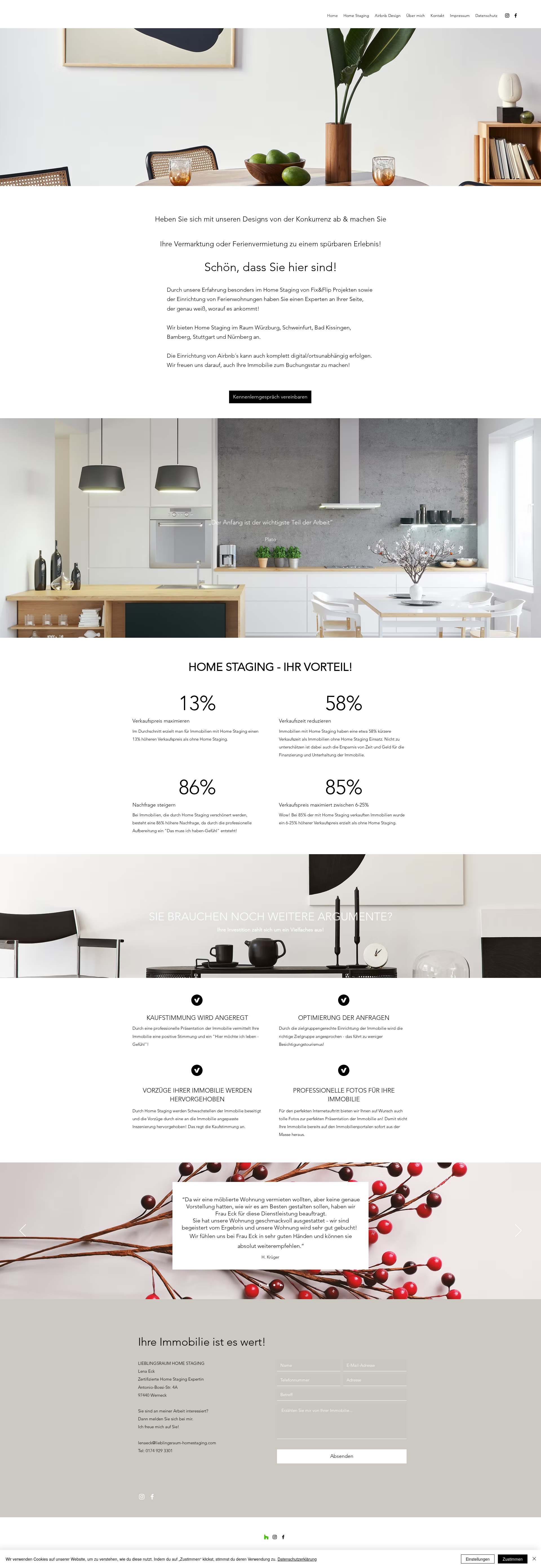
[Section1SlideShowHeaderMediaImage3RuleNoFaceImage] (274, 1285)
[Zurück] (22, 1231)
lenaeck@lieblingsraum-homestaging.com (177, 1442)
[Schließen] (534, 1558)
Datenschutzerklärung (297, 1559)
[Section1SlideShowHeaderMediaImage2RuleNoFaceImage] (267, 1285)
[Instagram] (507, 15)
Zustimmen (513, 1559)
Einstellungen (478, 1559)
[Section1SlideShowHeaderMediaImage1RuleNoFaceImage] (260, 1285)
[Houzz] (266, 1537)
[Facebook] (515, 15)
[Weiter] (518, 1231)
